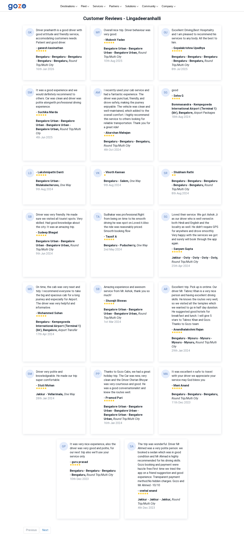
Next (45, 530)
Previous (31, 530)
